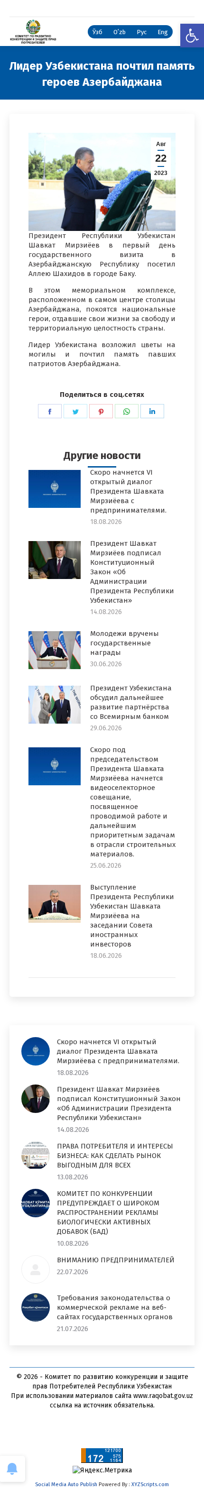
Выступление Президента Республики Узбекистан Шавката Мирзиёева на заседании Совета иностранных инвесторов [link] (132, 915)
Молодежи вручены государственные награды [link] (124, 643)
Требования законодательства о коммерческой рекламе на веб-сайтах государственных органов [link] (115, 1307)
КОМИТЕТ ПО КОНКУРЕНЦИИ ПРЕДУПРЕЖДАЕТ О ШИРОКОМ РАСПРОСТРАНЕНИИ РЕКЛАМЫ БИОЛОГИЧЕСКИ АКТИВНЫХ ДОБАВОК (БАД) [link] (108, 1212)
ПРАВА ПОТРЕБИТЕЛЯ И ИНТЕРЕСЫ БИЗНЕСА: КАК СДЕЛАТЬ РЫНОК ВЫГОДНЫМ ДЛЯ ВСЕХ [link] (115, 1155)
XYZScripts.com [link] (150, 1484)
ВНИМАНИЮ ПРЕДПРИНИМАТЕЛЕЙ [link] (116, 1260)
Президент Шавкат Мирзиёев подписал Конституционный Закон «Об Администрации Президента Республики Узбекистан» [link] (132, 572)
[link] (192, 35)
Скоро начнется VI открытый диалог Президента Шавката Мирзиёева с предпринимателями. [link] (128, 491)
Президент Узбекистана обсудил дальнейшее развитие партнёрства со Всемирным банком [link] (131, 702)
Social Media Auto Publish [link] (66, 1484)
